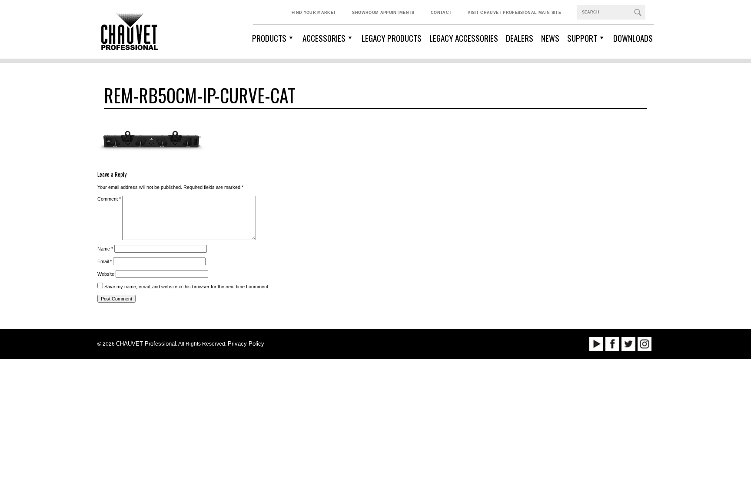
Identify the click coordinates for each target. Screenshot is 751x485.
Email (104, 261)
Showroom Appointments (383, 12)
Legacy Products (392, 38)
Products (269, 38)
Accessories (324, 38)
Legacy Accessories (463, 38)
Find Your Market (314, 12)
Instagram (644, 344)
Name (105, 248)
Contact (441, 12)
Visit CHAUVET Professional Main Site (514, 12)
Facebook (612, 344)
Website (105, 274)
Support (582, 38)
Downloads (633, 38)
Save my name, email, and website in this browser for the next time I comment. (186, 286)
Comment (109, 198)
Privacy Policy (246, 343)
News (550, 38)
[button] (637, 12)
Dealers (519, 38)
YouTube (596, 344)
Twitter (628, 344)
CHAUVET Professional (146, 343)
